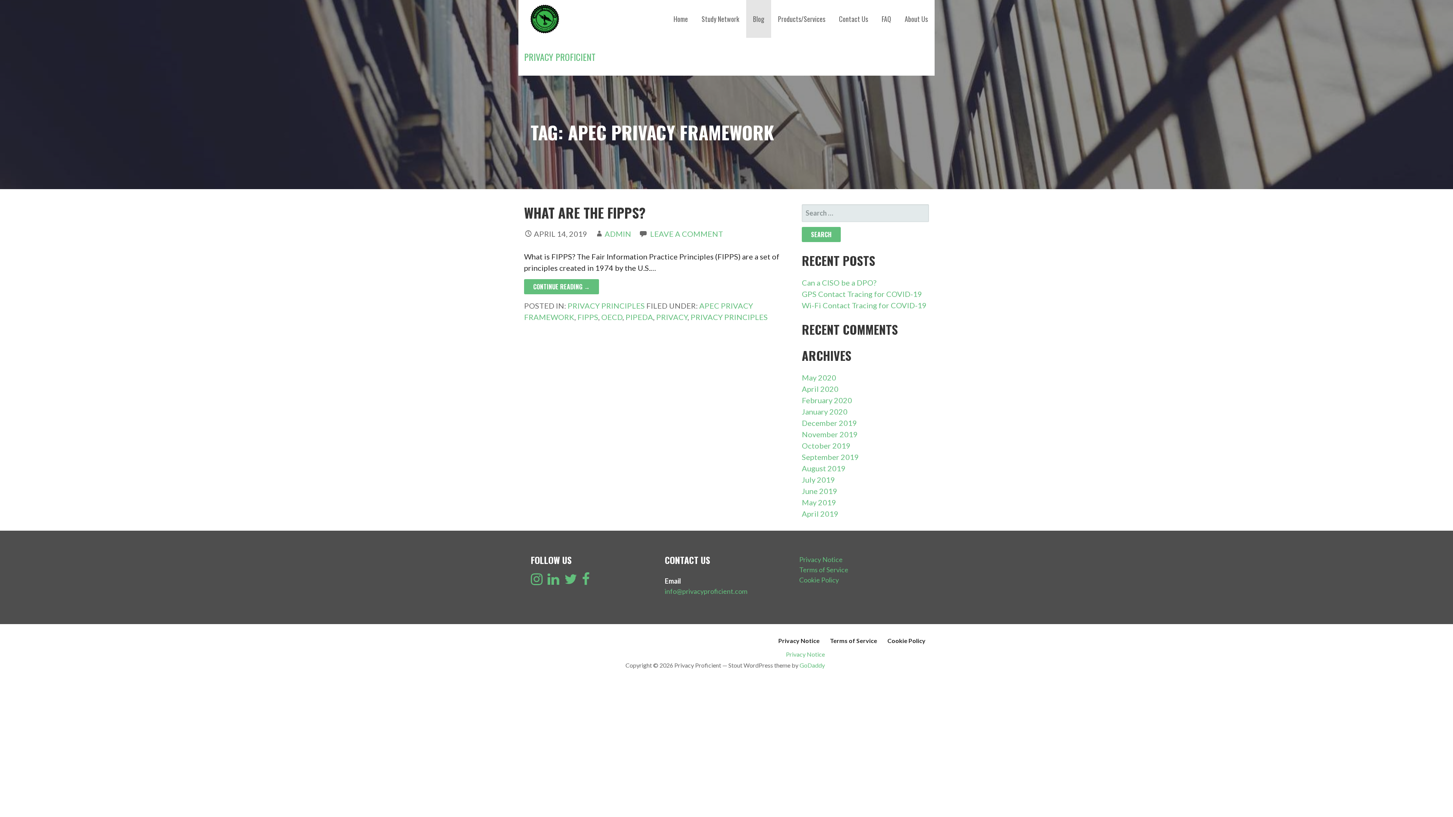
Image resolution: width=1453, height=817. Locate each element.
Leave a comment (686, 233)
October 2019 (826, 445)
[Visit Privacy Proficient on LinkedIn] (553, 581)
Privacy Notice (821, 559)
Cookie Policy (819, 580)
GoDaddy (812, 665)
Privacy (672, 317)
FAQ (886, 19)
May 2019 (819, 502)
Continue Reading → (561, 286)
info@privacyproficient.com (706, 591)
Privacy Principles (606, 305)
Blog (758, 19)
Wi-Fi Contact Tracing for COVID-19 (864, 305)
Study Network (720, 19)
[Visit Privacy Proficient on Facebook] (586, 581)
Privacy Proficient (560, 57)
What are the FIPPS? (585, 212)
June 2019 (819, 490)
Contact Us (853, 19)
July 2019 (818, 479)
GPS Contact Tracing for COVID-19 (862, 293)
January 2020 (825, 411)
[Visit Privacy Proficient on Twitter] (571, 581)
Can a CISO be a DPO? (839, 282)
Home (681, 19)
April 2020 (820, 388)
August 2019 (824, 468)
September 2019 (830, 456)
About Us (916, 19)
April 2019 (820, 513)
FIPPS (587, 317)
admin (618, 233)
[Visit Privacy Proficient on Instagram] (537, 581)
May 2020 (819, 377)
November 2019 (830, 434)
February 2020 (827, 400)
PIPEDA (639, 317)
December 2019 (829, 422)
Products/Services (801, 19)
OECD (611, 317)
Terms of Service (823, 569)
